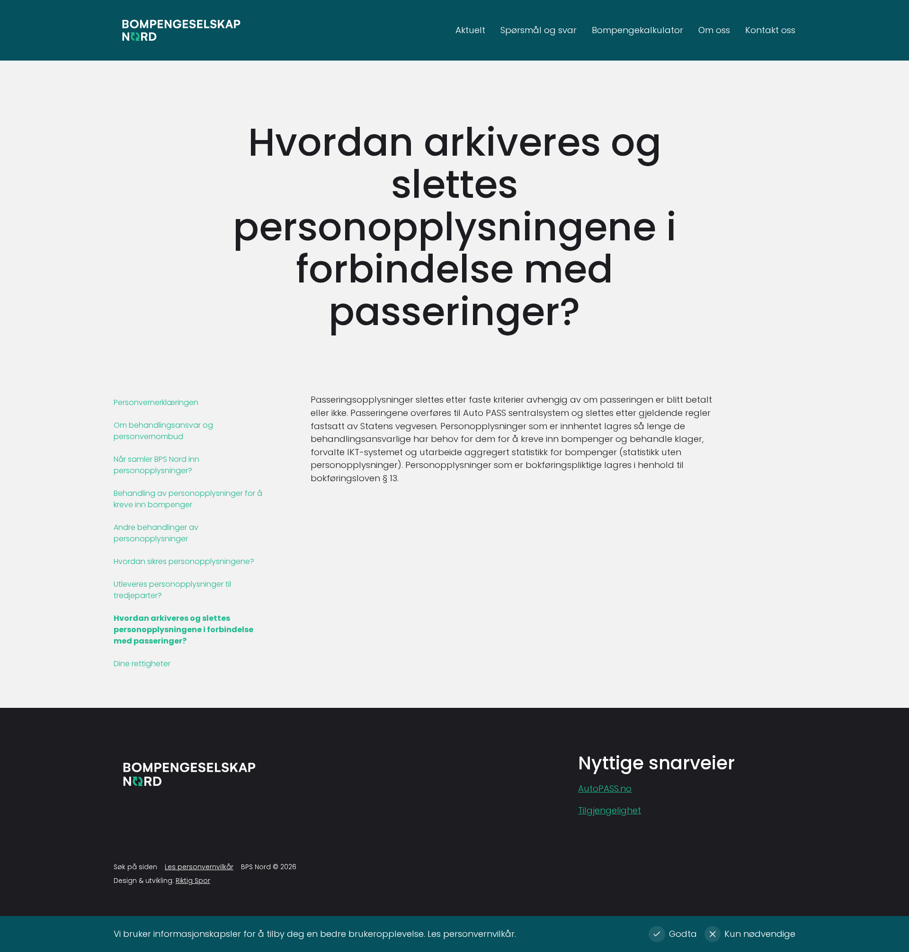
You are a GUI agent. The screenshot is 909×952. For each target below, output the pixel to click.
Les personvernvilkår (199, 867)
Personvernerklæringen (156, 402)
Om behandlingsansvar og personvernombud (163, 431)
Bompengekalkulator (637, 30)
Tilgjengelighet (609, 810)
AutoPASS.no (605, 788)
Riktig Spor (193, 880)
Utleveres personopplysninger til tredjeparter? (172, 590)
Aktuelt (470, 30)
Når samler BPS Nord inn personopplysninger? (156, 465)
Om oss (714, 30)
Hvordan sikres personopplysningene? (184, 561)
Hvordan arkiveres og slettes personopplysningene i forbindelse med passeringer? (183, 629)
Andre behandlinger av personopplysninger (156, 533)
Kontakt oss (770, 30)
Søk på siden (135, 867)
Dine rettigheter (142, 663)
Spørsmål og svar (538, 30)
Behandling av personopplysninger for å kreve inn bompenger (188, 499)
